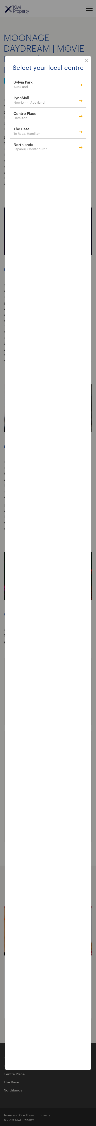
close (86, 61)
